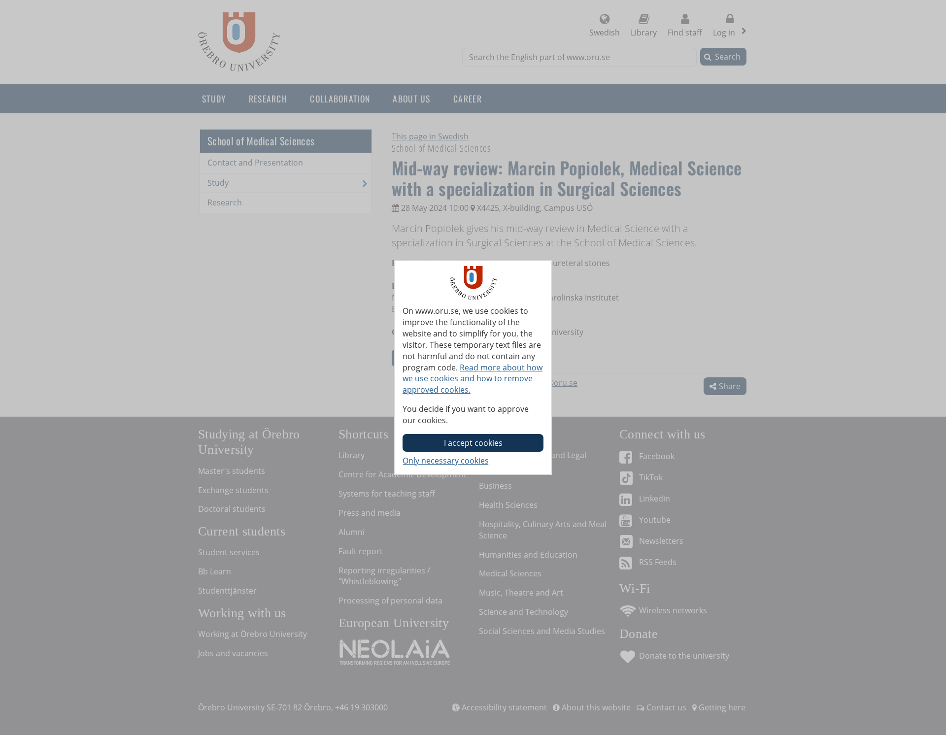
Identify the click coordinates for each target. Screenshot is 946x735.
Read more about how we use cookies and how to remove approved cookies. (472, 379)
